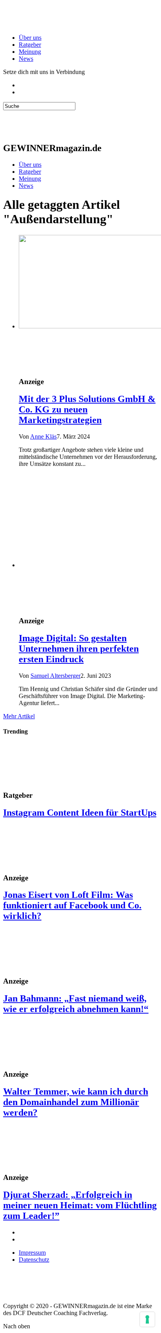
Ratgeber (30, 44)
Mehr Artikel (19, 716)
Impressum (32, 1252)
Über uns (30, 37)
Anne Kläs (43, 436)
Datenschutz (34, 1259)
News (26, 58)
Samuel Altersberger (55, 675)
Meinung (30, 51)
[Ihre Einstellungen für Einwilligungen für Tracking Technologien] (147, 1319)
